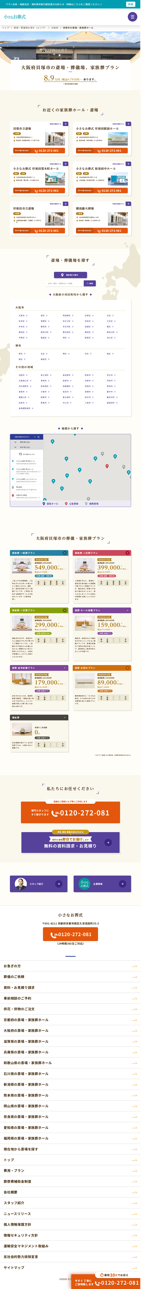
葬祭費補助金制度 (17, 1181)
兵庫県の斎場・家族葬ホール (26, 1052)
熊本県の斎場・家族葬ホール (26, 1095)
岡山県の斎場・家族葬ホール (26, 1105)
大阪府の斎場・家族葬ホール (26, 1030)
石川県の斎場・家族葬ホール (26, 1073)
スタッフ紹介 (36, 883)
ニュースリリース (17, 1213)
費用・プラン (14, 1170)
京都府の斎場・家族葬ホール (26, 1019)
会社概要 (10, 1192)
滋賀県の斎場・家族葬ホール (26, 1041)
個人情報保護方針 (17, 1224)
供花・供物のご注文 (19, 1008)
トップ (9, 1159)
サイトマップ (14, 1267)
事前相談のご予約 (17, 998)
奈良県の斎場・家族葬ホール (26, 1116)
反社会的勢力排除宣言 (21, 1256)
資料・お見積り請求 (19, 987)
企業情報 (97, 883)
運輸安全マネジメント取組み (26, 1245)
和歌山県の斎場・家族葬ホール (28, 1062)
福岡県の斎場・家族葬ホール (26, 1138)
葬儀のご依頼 (14, 976)
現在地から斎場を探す (21, 1149)
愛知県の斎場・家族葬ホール (26, 1127)
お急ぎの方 (12, 965)
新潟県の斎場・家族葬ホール (26, 1084)
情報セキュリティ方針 (21, 1235)
